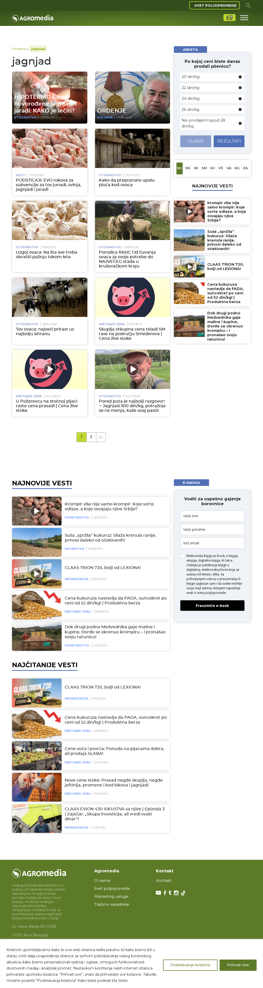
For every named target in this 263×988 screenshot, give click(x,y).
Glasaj (196, 141)
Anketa (190, 49)
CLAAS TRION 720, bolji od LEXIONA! (103, 568)
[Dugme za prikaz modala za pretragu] (248, 5)
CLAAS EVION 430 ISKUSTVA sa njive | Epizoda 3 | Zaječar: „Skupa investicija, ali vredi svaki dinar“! (115, 814)
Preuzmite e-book (212, 605)
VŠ (221, 168)
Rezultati (229, 141)
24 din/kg (191, 98)
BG (179, 168)
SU (212, 168)
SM (204, 168)
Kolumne (105, 117)
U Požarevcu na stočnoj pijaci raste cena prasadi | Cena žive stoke (47, 406)
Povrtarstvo (77, 517)
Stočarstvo (25, 117)
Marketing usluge (111, 896)
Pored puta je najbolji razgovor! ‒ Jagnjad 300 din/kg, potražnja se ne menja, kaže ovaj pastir (132, 406)
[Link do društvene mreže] (158, 892)
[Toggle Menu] (244, 17)
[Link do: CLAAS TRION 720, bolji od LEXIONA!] (36, 573)
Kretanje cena (112, 324)
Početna (19, 49)
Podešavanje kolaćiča (190, 965)
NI (196, 168)
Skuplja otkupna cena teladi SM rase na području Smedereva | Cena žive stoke (132, 334)
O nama (102, 880)
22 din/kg (190, 87)
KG (237, 168)
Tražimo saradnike (111, 904)
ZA (245, 168)
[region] (131, 963)
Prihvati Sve (238, 965)
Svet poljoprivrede (215, 5)
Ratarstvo (74, 549)
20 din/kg (191, 76)
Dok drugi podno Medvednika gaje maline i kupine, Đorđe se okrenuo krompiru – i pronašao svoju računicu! (115, 632)
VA (229, 168)
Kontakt (164, 880)
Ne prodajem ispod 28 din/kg (203, 123)
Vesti (20, 175)
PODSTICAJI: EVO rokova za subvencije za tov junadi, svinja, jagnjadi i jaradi (48, 185)
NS (187, 168)
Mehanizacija (76, 579)
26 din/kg (190, 109)
